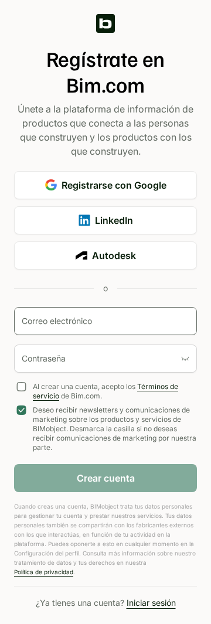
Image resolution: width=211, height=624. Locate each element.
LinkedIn (114, 220)
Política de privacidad (43, 571)
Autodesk (114, 255)
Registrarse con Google (114, 185)
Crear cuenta (106, 478)
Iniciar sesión (151, 603)
